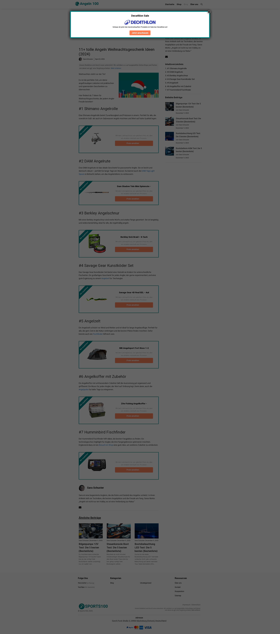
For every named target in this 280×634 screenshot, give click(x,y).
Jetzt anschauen (140, 33)
